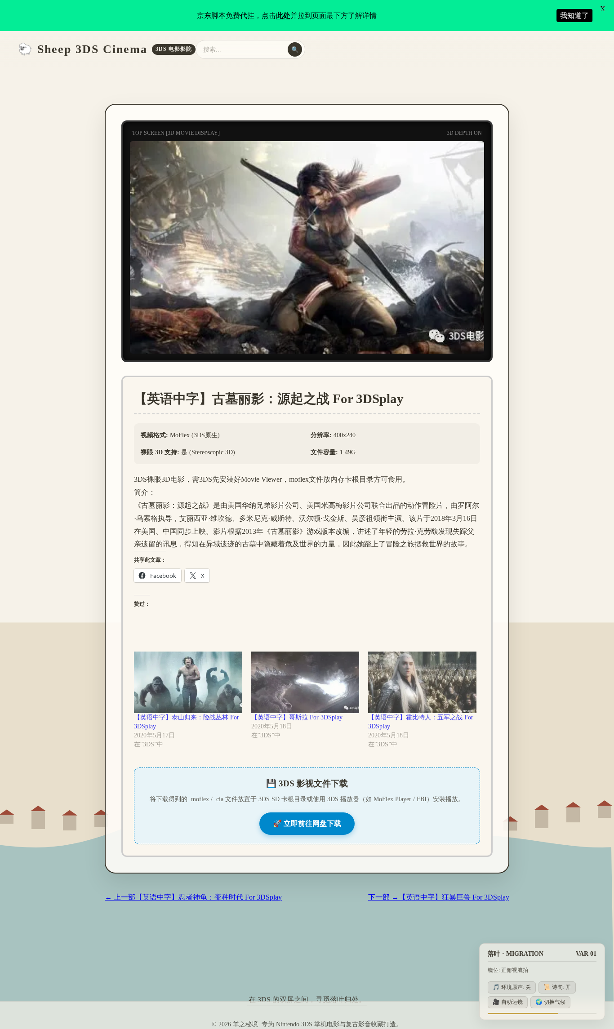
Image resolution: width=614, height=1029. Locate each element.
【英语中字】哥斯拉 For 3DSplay (297, 717)
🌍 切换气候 (550, 1002)
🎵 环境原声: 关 (512, 987)
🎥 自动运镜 (508, 1002)
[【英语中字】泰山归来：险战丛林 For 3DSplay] (188, 683)
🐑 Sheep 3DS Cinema (105, 49)
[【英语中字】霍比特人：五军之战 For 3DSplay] (422, 683)
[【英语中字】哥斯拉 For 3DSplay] (305, 683)
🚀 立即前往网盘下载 (307, 823)
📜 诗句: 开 (557, 987)
